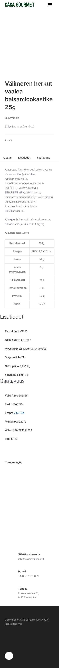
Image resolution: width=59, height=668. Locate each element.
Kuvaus (7, 157)
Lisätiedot (24, 157)
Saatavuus (43, 157)
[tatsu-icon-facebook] (9, 656)
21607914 (19, 413)
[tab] (7, 157)
